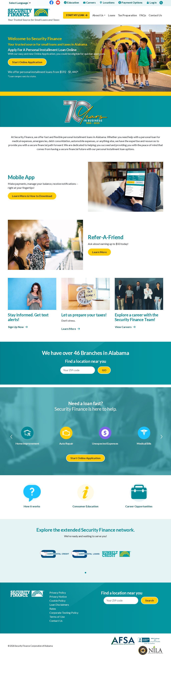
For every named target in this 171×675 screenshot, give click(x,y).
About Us (97, 15)
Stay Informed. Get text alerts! (28, 317)
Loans (111, 15)
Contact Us (155, 15)
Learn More (99, 252)
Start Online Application (27, 62)
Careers (91, 2)
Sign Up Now (16, 326)
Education (73, 2)
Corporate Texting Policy (63, 612)
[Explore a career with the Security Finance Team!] (139, 293)
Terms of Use (57, 616)
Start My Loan (75, 15)
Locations (109, 2)
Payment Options (132, 2)
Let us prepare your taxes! (84, 314)
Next (161, 436)
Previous (9, 436)
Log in (153, 2)
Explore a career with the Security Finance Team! (136, 317)
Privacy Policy (57, 592)
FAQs (142, 15)
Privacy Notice (58, 596)
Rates (52, 608)
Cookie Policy (57, 600)
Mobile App (21, 177)
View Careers (123, 326)
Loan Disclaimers (59, 604)
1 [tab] (85, 573)
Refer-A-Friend (105, 237)
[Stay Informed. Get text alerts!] (32, 293)
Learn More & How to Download (32, 195)
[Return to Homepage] (27, 593)
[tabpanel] (54, 554)
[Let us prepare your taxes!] (85, 293)
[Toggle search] (161, 3)
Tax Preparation (127, 15)
